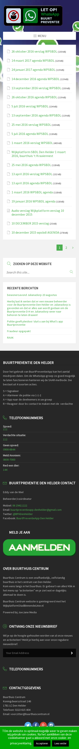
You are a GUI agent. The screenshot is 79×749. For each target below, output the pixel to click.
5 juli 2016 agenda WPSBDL (30, 134)
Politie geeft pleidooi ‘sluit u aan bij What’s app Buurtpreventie (35, 323)
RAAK (10, 337)
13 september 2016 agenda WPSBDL (36, 115)
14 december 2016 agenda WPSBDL (36, 79)
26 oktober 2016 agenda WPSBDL (34, 97)
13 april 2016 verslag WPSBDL (32, 174)
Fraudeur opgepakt (19, 331)
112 (5, 429)
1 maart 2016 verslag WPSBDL (32, 143)
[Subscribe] (72, 653)
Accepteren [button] (42, 743)
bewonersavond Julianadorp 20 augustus (32, 295)
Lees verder (60, 743)
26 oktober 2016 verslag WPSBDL (34, 51)
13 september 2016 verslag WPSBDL (36, 88)
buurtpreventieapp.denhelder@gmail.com (36, 510)
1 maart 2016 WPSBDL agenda (32, 192)
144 (5, 469)
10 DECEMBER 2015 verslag (30, 223)
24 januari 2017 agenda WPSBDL (33, 70)
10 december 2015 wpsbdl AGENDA (35, 232)
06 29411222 (19, 505)
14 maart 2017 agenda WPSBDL (33, 61)
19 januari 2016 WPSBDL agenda (33, 201)
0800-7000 (9, 459)
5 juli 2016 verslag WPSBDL (30, 106)
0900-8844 (9, 449)
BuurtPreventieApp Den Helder (35, 518)
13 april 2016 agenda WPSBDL (32, 183)
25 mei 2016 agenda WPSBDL (31, 165)
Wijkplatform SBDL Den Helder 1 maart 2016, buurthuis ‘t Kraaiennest (39, 154)
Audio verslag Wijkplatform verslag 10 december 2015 (38, 212)
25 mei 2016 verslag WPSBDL (31, 125)
